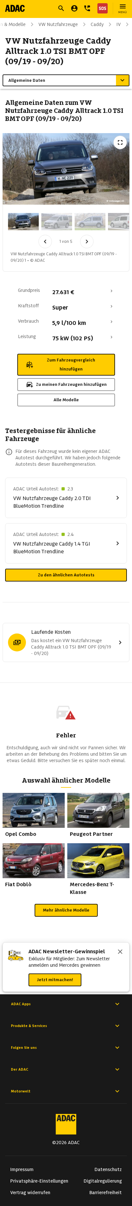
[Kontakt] (87, 8)
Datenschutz (108, 1169)
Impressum (22, 1169)
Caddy (97, 24)
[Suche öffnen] (61, 8)
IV (118, 24)
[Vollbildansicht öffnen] (120, 142)
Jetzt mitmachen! (55, 979)
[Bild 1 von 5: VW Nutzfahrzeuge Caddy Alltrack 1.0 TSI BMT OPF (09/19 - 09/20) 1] (23, 221)
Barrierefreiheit (105, 1192)
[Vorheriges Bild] (45, 241)
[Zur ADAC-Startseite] (15, 8)
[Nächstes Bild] (87, 241)
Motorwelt (20, 1091)
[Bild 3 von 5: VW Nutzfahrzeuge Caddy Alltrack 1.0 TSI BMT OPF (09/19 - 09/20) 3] (90, 221)
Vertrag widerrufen (30, 1192)
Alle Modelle (66, 400)
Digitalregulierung (103, 1181)
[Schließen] (120, 952)
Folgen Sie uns (24, 1047)
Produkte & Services (29, 1025)
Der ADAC (19, 1069)
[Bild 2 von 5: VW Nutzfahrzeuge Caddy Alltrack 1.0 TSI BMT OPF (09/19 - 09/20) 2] (56, 221)
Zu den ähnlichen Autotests (66, 575)
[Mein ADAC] (74, 8)
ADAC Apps (21, 1004)
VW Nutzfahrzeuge (58, 24)
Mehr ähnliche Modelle (66, 910)
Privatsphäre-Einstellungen (39, 1181)
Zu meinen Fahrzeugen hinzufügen (71, 384)
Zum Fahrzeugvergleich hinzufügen (71, 364)
